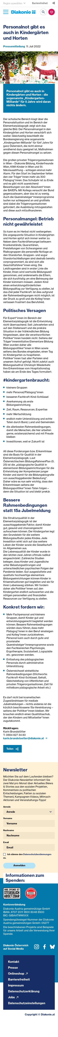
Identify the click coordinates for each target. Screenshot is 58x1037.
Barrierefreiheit (40, 3)
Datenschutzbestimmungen (37, 854)
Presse (13, 967)
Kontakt (13, 962)
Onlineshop (16, 973)
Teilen (10, 748)
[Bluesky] (52, 947)
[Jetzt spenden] (51, 12)
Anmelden (19, 865)
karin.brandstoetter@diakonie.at (23, 738)
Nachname (8, 830)
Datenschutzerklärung (23, 991)
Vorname (7, 818)
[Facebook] (44, 947)
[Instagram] (36, 947)
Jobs (11, 997)
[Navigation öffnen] (5, 12)
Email (6, 842)
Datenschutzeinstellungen (26, 1003)
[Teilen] (54, 3)
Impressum (16, 985)
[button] (29, 812)
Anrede (7, 806)
